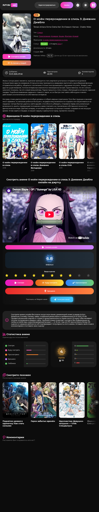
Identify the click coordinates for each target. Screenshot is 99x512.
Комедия (54, 36)
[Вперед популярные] (96, 402)
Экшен (61, 36)
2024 (59, 44)
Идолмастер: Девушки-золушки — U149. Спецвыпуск (71, 423)
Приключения (44, 36)
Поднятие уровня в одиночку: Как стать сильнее (13, 423)
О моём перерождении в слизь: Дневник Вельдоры (43, 165)
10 (91, 275)
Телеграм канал (63, 299)
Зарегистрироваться (46, 5)
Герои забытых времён (43, 421)
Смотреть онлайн (18, 57)
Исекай (75, 36)
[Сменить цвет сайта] (85, 5)
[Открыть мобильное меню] (93, 5)
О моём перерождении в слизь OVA (71, 163)
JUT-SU (9, 5)
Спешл (40, 32)
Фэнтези (68, 36)
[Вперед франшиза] (96, 144)
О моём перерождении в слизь (55, 40)
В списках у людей (18, 63)
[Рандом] (78, 5)
